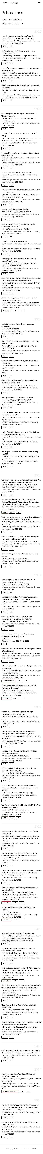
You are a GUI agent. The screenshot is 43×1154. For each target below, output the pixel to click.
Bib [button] (11, 46)
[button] (6, 310)
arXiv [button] (4, 46)
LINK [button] (4, 236)
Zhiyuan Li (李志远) (10, 3)
